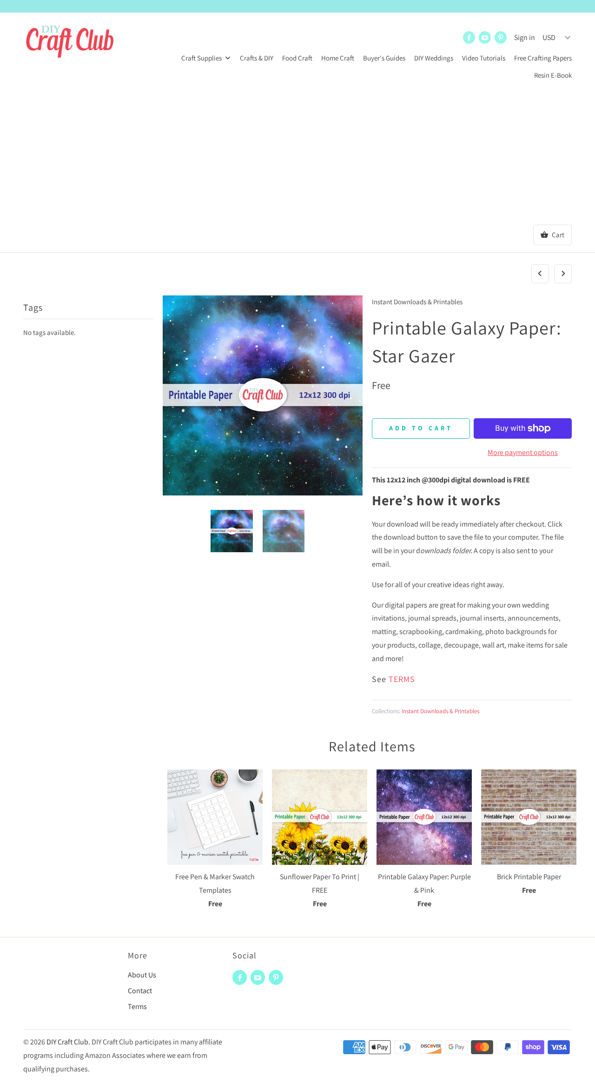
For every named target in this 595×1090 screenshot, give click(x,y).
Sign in (524, 37)
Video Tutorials (483, 57)
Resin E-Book (553, 75)
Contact (140, 991)
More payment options (523, 452)
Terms (137, 1006)
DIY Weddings (433, 57)
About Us (142, 975)
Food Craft (297, 57)
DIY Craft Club (67, 1042)
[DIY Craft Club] (69, 43)
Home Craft (337, 57)
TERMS (402, 679)
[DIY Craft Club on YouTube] (485, 37)
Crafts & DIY (256, 57)
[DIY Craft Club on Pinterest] (501, 37)
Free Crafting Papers (543, 57)
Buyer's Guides (384, 57)
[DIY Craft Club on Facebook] (469, 37)
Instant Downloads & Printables (417, 301)
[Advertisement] (297, 155)
